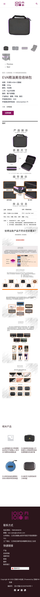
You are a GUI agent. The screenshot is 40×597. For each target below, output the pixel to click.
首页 (3, 73)
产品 (4, 550)
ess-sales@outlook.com (16, 533)
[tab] (20, 123)
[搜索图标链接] (37, 3)
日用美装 (9, 73)
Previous (10, 64)
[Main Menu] (4, 4)
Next (8, 67)
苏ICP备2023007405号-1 (23, 586)
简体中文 (16, 568)
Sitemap (28, 582)
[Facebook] (15, 590)
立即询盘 (8, 113)
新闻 (4, 559)
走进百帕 (6, 553)
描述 (3, 123)
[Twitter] (18, 590)
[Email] (25, 590)
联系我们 (6, 564)
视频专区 (6, 556)
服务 (4, 562)
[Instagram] (22, 590)
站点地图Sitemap (19, 582)
